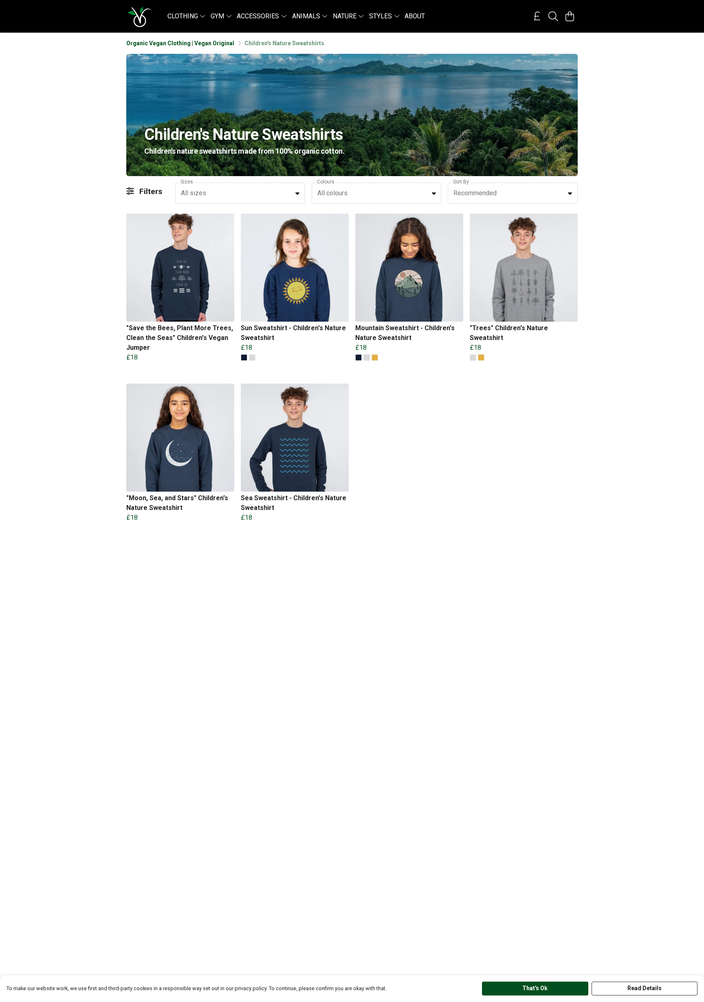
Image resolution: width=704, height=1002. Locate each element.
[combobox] (240, 193)
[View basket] (569, 16)
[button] (297, 193)
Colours (325, 182)
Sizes (186, 182)
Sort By (461, 182)
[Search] (553, 16)
